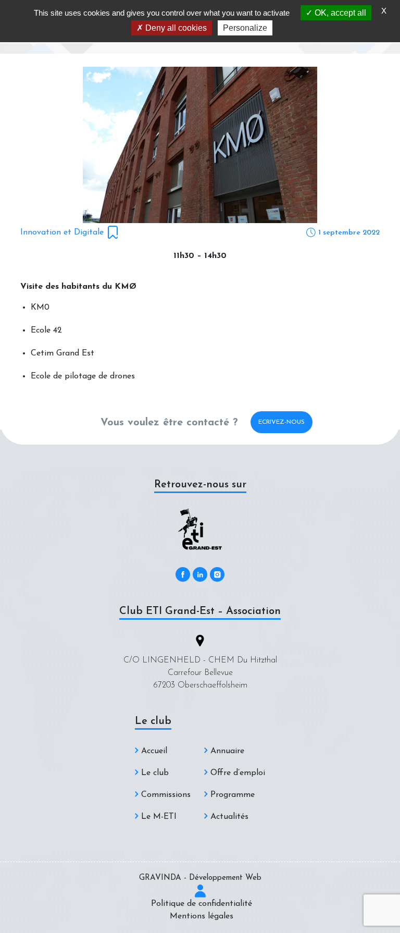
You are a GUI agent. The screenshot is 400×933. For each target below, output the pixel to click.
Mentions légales (201, 916)
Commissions (166, 795)
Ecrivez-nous (281, 422)
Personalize (245, 27)
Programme (232, 795)
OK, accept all (339, 12)
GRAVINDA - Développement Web (200, 878)
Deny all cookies (175, 27)
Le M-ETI (159, 817)
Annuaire (227, 751)
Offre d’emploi (237, 773)
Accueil (154, 751)
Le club (155, 773)
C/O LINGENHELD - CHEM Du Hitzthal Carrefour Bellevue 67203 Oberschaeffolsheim (200, 673)
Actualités (229, 817)
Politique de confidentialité (201, 904)
